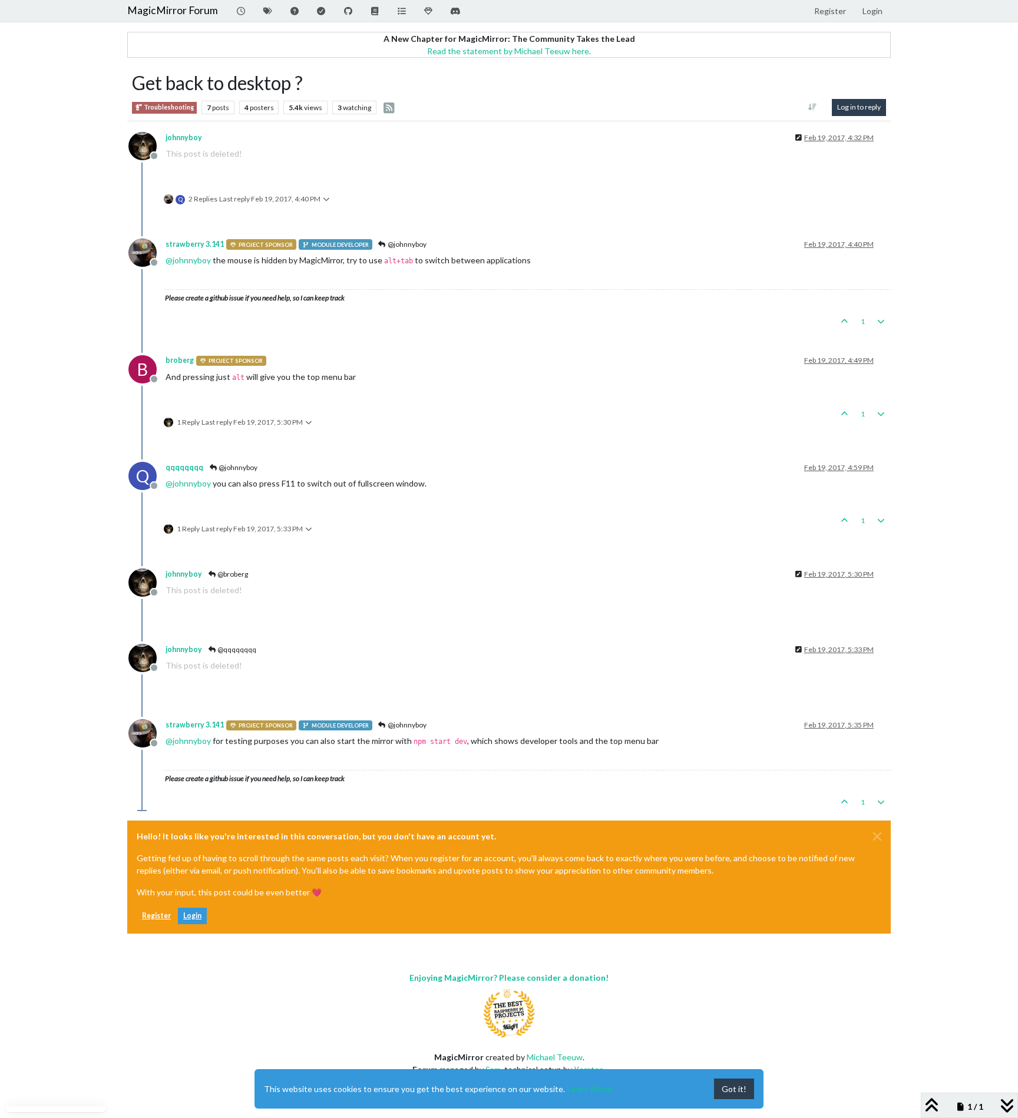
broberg (180, 360)
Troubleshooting (168, 107)
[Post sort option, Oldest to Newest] (812, 107)
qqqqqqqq (184, 467)
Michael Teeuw (555, 1057)
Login (192, 915)
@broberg (232, 574)
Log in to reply (859, 106)
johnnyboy (184, 137)
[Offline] (147, 145)
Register (156, 915)
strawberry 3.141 (195, 244)
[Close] (877, 836)
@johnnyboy (406, 244)
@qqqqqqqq (236, 649)
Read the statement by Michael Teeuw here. (509, 51)
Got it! (734, 1089)
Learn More (589, 1089)
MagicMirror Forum (172, 10)
